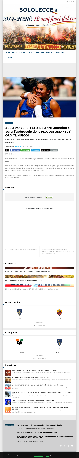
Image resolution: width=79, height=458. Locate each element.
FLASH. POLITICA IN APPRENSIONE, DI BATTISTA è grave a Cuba (33, 400)
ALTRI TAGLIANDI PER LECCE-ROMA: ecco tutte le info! (23, 280)
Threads (46, 150)
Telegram (36, 150)
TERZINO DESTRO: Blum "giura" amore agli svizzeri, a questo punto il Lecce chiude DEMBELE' (40, 408)
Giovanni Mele (10, 146)
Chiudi (47, 456)
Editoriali (22, 53)
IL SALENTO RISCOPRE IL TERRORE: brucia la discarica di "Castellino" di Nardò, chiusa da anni (42, 393)
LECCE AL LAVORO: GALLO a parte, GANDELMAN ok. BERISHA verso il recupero (31, 289)
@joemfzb (18, 146)
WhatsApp (26, 150)
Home (8, 53)
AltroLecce (39, 53)
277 (8, 269)
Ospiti (31, 53)
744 (8, 278)
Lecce (14, 53)
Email (55, 150)
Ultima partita (11, 332)
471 (8, 287)
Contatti (9, 58)
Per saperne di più (38, 456)
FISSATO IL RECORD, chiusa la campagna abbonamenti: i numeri (27, 271)
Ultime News (10, 365)
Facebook (16, 150)
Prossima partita (12, 302)
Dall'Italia (60, 53)
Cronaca (49, 53)
